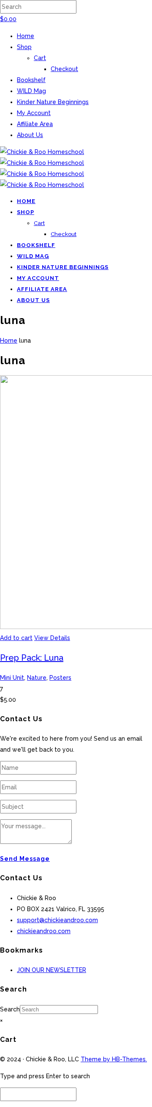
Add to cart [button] (16, 638)
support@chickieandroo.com (57, 920)
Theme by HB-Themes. (114, 1059)
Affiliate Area (35, 124)
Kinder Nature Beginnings (53, 102)
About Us (30, 135)
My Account (34, 113)
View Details (52, 638)
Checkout (64, 69)
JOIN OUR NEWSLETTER (51, 970)
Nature (36, 677)
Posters (60, 677)
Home (25, 36)
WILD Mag (31, 91)
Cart (40, 58)
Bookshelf (31, 80)
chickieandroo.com (44, 931)
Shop (24, 47)
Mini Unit (12, 677)
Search (10, 1009)
